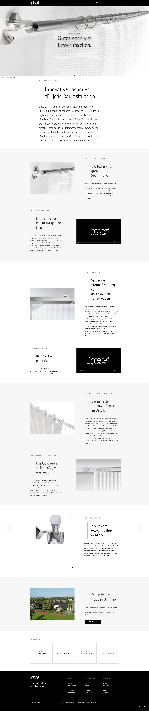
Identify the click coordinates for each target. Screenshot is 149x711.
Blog (104, 695)
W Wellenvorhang (72, 685)
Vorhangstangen (71, 692)
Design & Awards (89, 692)
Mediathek (105, 692)
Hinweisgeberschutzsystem (83, 702)
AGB (62, 702)
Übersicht (70, 683)
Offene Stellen (106, 685)
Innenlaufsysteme (72, 690)
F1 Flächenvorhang (72, 688)
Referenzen (105, 688)
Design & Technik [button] (71, 3)
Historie (105, 690)
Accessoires (70, 695)
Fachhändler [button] (82, 3)
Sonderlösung (88, 688)
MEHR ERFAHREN (93, 622)
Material (87, 685)
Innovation (87, 690)
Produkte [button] (59, 3)
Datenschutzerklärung (70, 702)
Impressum (93, 702)
